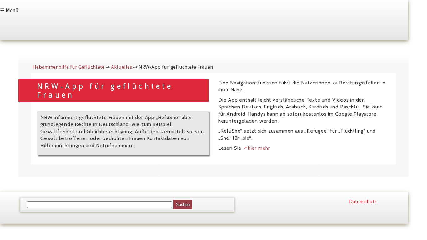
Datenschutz (363, 202)
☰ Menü (9, 10)
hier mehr (259, 148)
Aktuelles (121, 67)
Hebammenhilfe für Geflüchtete (68, 67)
